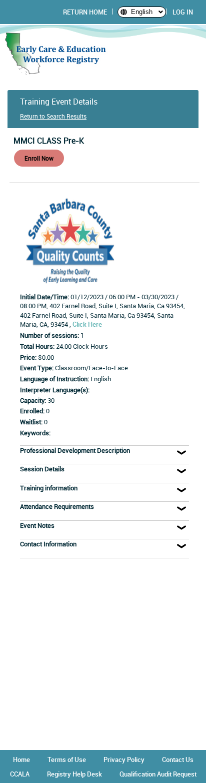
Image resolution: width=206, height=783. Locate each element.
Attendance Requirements (57, 506)
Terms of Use (67, 759)
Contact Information (48, 543)
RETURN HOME (85, 12)
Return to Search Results (53, 116)
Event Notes (37, 525)
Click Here (87, 324)
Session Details (42, 468)
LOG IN (182, 12)
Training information (49, 487)
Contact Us (178, 759)
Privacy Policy (124, 759)
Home (21, 759)
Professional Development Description (75, 450)
